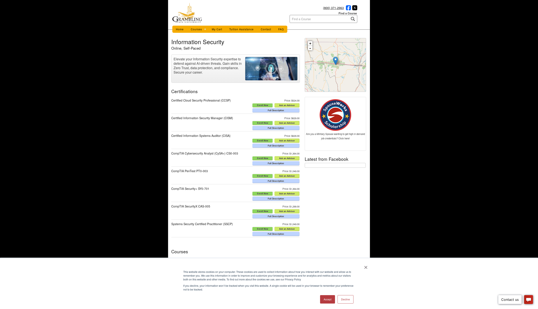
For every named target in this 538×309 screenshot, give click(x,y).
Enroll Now (262, 105)
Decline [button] (345, 299)
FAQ (281, 29)
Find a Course (348, 13)
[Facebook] (348, 9)
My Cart (217, 29)
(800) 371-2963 (333, 8)
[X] (354, 9)
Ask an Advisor (287, 105)
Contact (266, 29)
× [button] (365, 266)
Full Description (276, 110)
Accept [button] (327, 299)
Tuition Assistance (241, 29)
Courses (196, 29)
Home (180, 29)
